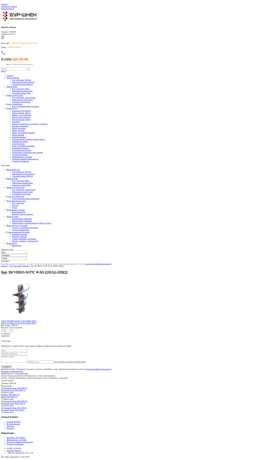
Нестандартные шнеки (21, 120)
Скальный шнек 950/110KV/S (13, 403)
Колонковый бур (18, 212)
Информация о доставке (22, 157)
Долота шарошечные (20, 230)
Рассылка (10, 428)
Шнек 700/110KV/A (9, 397)
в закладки (5, 334)
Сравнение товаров (9, 6)
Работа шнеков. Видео (21, 113)
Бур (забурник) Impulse (19, 266)
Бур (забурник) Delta (20, 181)
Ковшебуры (12, 243)
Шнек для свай (18, 131)
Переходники (12, 216)
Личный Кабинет (14, 422)
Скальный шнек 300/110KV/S (13, 390)
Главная (4, 4)
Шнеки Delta (12, 178)
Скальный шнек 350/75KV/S (13, 410)
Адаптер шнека (18, 144)
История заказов (13, 424)
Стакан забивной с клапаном (24, 239)
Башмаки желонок (19, 234)
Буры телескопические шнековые (25, 199)
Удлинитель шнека (20, 155)
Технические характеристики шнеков (27, 153)
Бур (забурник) (18, 203)
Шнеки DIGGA (13, 170)
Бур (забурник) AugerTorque (23, 190)
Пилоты (15, 205)
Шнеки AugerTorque (16, 187)
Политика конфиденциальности (25, 159)
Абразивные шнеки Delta (22, 183)
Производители (7, 9)
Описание (5, 371)
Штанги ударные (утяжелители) (25, 241)
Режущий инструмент (16, 201)
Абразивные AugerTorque (22, 192)
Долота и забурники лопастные (25, 228)
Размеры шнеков (19, 137)
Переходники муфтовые (22, 219)
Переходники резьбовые (22, 221)
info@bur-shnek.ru (14, 451)
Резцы (14, 208)
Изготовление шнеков (21, 117)
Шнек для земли (19, 128)
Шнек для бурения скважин (23, 133)
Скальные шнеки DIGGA (22, 176)
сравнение (5, 336)
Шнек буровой (18, 135)
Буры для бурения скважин (23, 146)
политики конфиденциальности (98, 264)
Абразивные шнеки (20, 142)
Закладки (10, 426)
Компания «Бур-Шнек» (21, 111)
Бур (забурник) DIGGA (21, 172)
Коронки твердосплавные (22, 214)
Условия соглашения (20, 161)
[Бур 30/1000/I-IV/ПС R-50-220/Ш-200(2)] (22, 319)
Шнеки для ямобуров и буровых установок (29, 124)
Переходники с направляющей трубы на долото (31, 223)
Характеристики (16, 371)
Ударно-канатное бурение (18, 232)
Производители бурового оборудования (28, 139)
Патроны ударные (19, 237)
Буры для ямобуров (15, 196)
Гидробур (16, 122)
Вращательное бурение (17, 225)
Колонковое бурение (20, 148)
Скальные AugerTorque (21, 194)
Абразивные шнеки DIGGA (23, 174)
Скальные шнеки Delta (21, 185)
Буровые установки (20, 126)
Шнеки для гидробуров (21, 115)
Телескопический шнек (21, 150)
